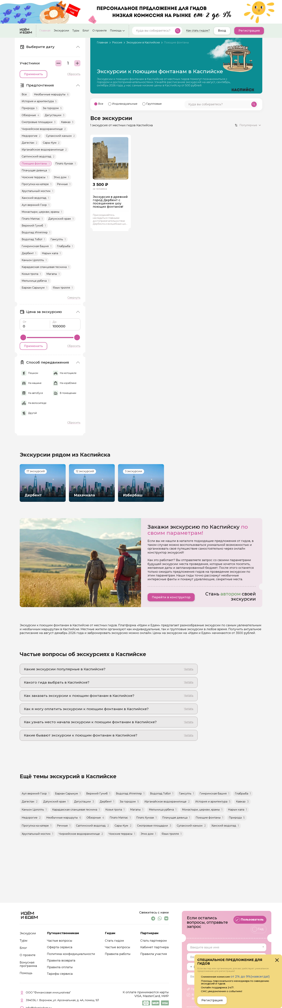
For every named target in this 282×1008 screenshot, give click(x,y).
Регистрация (249, 30)
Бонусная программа (28, 964)
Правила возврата (61, 960)
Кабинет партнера (154, 947)
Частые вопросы (59, 940)
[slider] (23, 337)
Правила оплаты (60, 967)
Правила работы (117, 954)
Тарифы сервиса (60, 974)
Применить (33, 74)
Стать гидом (114, 940)
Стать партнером (153, 940)
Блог (86, 30)
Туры (75, 30)
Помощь (116, 30)
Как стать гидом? (198, 30)
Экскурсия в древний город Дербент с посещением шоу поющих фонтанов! (110, 201)
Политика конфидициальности (71, 954)
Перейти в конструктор (171, 597)
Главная (45, 30)
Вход (222, 30)
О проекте (99, 30)
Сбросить (73, 74)
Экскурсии (61, 30)
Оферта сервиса (59, 947)
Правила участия (153, 954)
